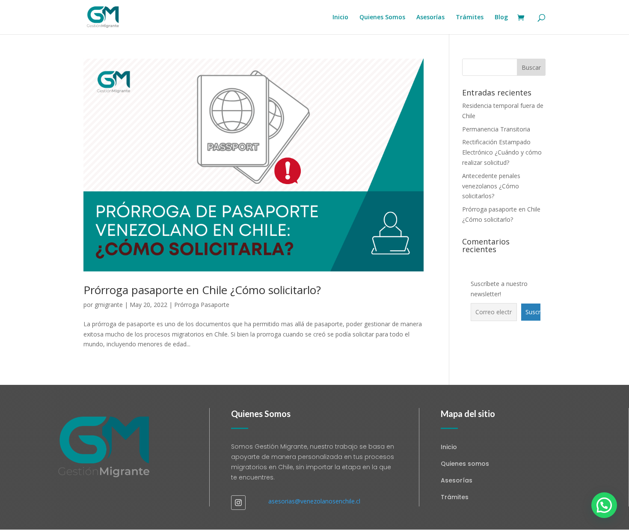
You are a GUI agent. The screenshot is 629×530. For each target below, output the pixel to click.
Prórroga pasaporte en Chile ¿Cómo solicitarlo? (202, 290)
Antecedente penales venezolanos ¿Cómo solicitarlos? (491, 186)
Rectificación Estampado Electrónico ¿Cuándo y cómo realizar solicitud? (502, 152)
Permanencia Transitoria (496, 129)
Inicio (340, 17)
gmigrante (109, 305)
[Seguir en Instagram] (238, 502)
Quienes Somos (382, 17)
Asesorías (430, 17)
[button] (604, 505)
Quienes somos (465, 463)
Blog (501, 17)
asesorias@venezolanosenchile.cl (314, 501)
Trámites (470, 17)
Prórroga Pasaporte (201, 305)
